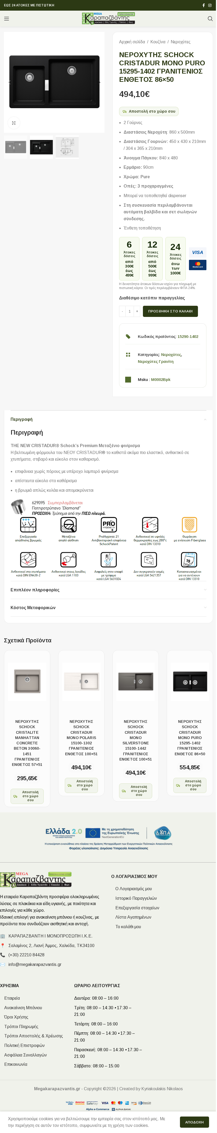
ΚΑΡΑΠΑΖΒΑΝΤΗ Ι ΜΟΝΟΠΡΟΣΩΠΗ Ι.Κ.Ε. (50, 936)
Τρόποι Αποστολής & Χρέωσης (31, 1036)
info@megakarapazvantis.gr (34, 964)
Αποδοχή (194, 1122)
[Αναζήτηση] (210, 18)
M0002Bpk (160, 379)
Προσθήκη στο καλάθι (170, 311)
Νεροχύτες (181, 42)
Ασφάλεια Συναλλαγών (23, 1055)
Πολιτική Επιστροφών (22, 1045)
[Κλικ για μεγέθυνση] (14, 123)
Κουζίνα (157, 42)
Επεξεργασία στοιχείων (135, 908)
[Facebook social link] (203, 5)
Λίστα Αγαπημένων (131, 917)
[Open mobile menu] (6, 18)
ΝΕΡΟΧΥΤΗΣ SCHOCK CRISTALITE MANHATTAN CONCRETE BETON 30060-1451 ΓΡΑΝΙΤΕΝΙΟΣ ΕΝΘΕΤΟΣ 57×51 (27, 743)
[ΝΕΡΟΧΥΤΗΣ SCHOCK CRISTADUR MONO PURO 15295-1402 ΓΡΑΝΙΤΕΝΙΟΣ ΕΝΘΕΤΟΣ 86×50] (190, 682)
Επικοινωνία (13, 1064)
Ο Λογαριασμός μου (131, 888)
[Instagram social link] (210, 5)
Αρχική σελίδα (132, 42)
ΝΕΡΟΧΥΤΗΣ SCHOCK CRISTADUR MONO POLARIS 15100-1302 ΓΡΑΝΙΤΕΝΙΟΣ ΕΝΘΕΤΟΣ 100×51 (81, 737)
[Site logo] (108, 18)
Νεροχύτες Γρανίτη (156, 361)
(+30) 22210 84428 (26, 955)
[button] (9, 82)
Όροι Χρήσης (14, 1017)
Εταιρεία (10, 998)
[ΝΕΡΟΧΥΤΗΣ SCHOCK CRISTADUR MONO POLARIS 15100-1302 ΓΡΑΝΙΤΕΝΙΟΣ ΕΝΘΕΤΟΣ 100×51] (81, 682)
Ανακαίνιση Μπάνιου (21, 1007)
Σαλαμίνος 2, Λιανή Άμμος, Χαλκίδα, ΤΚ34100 (51, 945)
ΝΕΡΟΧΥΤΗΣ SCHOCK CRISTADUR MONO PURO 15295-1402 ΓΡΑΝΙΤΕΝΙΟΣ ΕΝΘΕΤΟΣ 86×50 (190, 737)
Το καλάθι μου (126, 926)
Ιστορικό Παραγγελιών (134, 898)
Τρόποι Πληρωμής (19, 1026)
